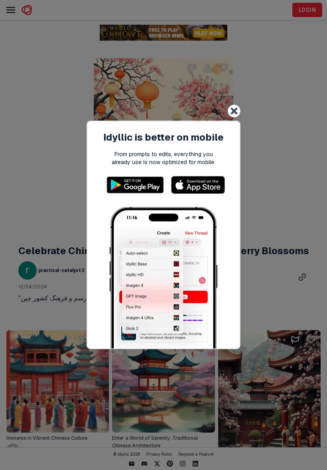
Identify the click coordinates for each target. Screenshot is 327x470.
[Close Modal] (234, 111)
